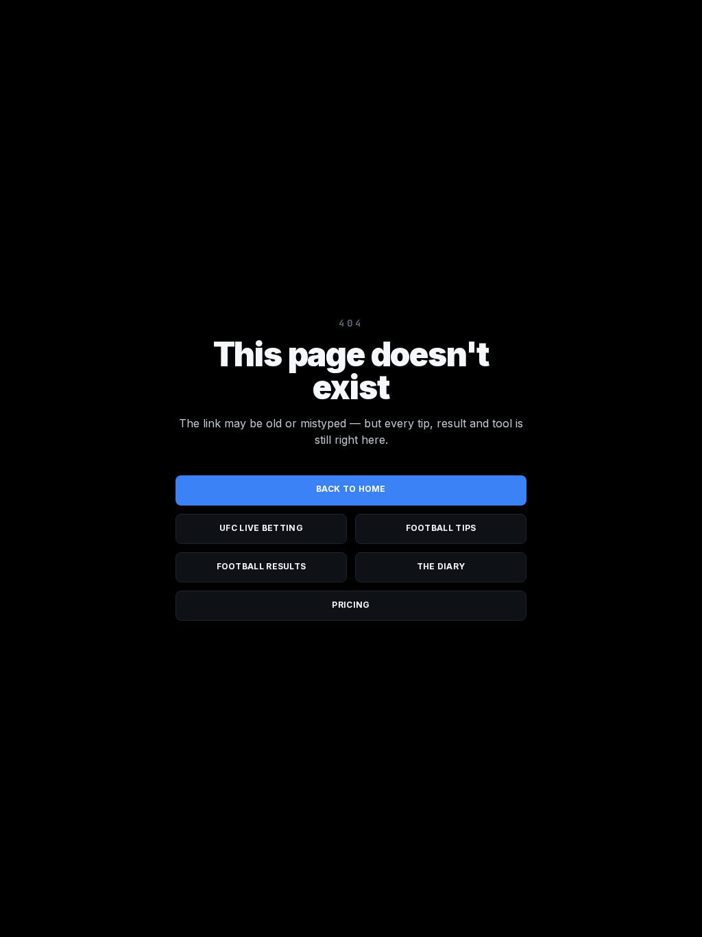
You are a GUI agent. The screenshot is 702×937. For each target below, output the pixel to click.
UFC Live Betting (261, 528)
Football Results (261, 566)
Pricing (351, 605)
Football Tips (441, 528)
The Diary (441, 566)
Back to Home (351, 489)
